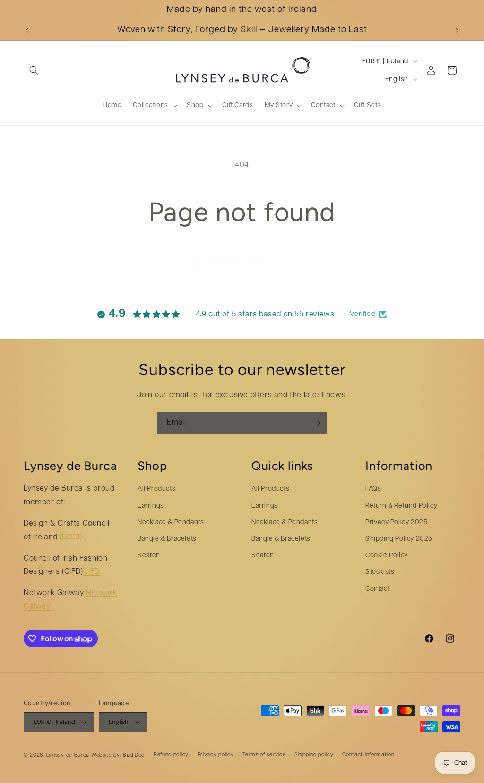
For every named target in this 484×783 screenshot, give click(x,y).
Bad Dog (134, 755)
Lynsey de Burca (68, 755)
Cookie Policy (386, 555)
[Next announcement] (457, 30)
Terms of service (263, 754)
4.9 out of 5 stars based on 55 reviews (265, 314)
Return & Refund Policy (401, 506)
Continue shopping (242, 262)
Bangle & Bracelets (167, 539)
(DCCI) (71, 537)
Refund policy (171, 754)
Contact (377, 589)
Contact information (368, 754)
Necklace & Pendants (171, 522)
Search (149, 555)
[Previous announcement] (27, 30)
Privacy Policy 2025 (396, 522)
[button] (34, 70)
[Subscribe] (316, 423)
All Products (156, 489)
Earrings (151, 506)
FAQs (373, 489)
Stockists (379, 572)
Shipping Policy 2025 (398, 539)
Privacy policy (216, 754)
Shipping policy (314, 754)
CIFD (91, 572)
